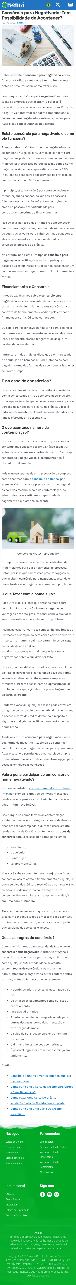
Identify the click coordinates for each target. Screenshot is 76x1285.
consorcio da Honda (45, 479)
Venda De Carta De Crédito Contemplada (38, 1103)
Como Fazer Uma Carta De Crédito (33, 1097)
